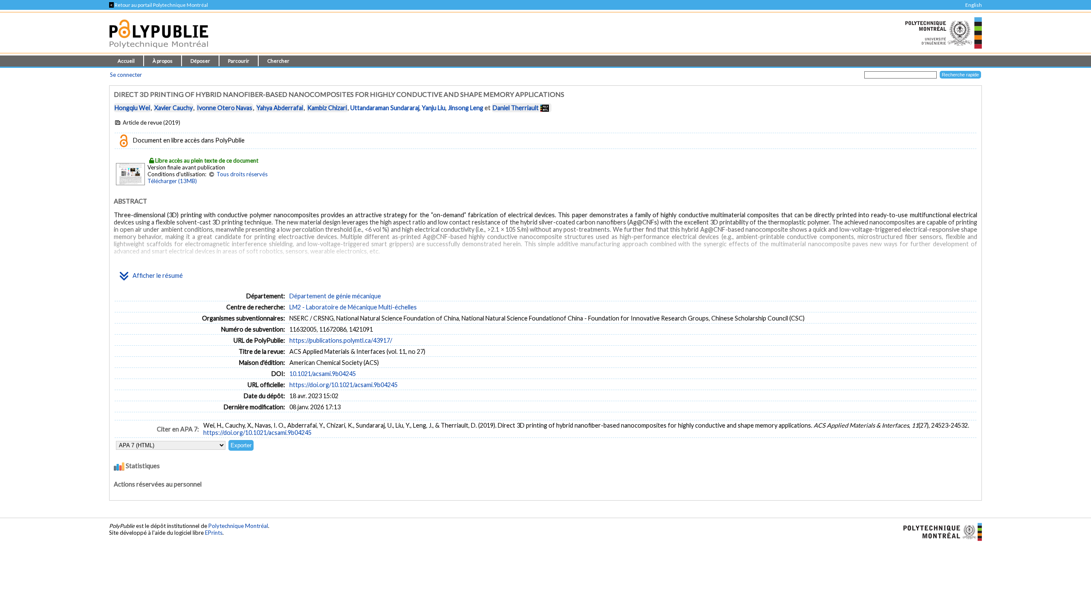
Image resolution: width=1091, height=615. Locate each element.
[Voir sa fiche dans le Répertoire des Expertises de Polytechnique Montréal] (545, 107)
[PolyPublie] (158, 50)
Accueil (126, 61)
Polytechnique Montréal (238, 525)
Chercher (278, 61)
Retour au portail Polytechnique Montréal (158, 5)
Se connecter (126, 74)
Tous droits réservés (242, 174)
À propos (163, 61)
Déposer (200, 61)
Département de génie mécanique (335, 296)
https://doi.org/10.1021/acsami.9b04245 (343, 384)
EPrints (213, 532)
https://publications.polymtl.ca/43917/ (340, 340)
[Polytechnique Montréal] (939, 531)
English (973, 5)
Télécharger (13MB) (172, 181)
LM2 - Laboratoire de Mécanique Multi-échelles (353, 307)
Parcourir (238, 61)
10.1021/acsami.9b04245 (322, 373)
